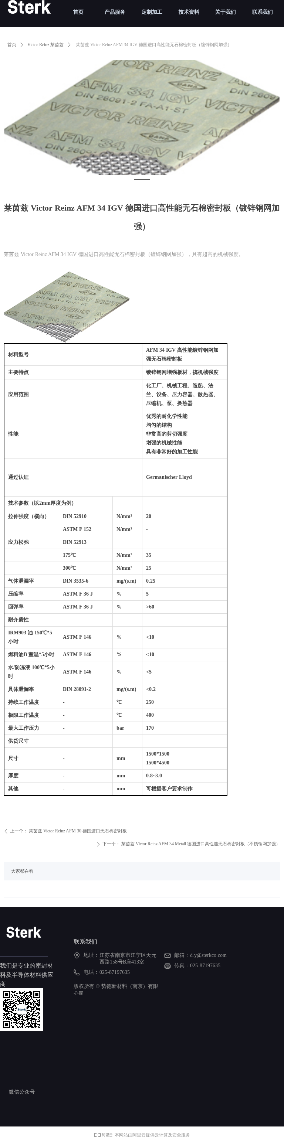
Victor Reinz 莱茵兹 (45, 44)
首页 (11, 44)
